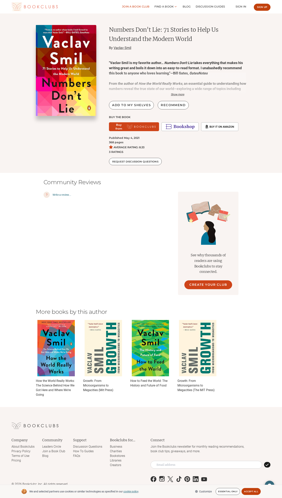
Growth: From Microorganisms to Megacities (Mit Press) (98, 385)
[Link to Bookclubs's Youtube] (204, 479)
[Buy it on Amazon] (219, 126)
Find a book (164, 6)
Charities (116, 451)
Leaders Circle (51, 446)
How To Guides (83, 451)
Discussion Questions (87, 446)
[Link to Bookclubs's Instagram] (162, 479)
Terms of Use (20, 456)
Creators (115, 465)
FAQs (76, 456)
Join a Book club (135, 6)
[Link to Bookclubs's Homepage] (35, 7)
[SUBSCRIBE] (267, 465)
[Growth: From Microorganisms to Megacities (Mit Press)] (103, 348)
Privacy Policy (21, 451)
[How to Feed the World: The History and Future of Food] (150, 348)
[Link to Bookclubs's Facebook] (153, 479)
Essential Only (227, 491)
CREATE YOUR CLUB (208, 284)
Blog (187, 6)
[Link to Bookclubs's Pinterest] (187, 479)
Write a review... (62, 194)
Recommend (173, 105)
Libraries (115, 460)
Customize (205, 491)
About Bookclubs (23, 446)
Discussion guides (210, 6)
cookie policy (130, 491)
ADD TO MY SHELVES (131, 105)
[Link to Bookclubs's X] (170, 479)
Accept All (251, 491)
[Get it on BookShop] (180, 126)
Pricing (16, 460)
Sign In (241, 6)
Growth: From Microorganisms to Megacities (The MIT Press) (196, 385)
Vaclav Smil (122, 48)
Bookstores (117, 456)
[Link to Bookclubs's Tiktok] (179, 479)
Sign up (262, 7)
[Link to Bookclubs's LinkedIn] (196, 479)
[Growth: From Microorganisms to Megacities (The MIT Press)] (197, 348)
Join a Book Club (53, 451)
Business (116, 446)
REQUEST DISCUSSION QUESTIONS (135, 161)
